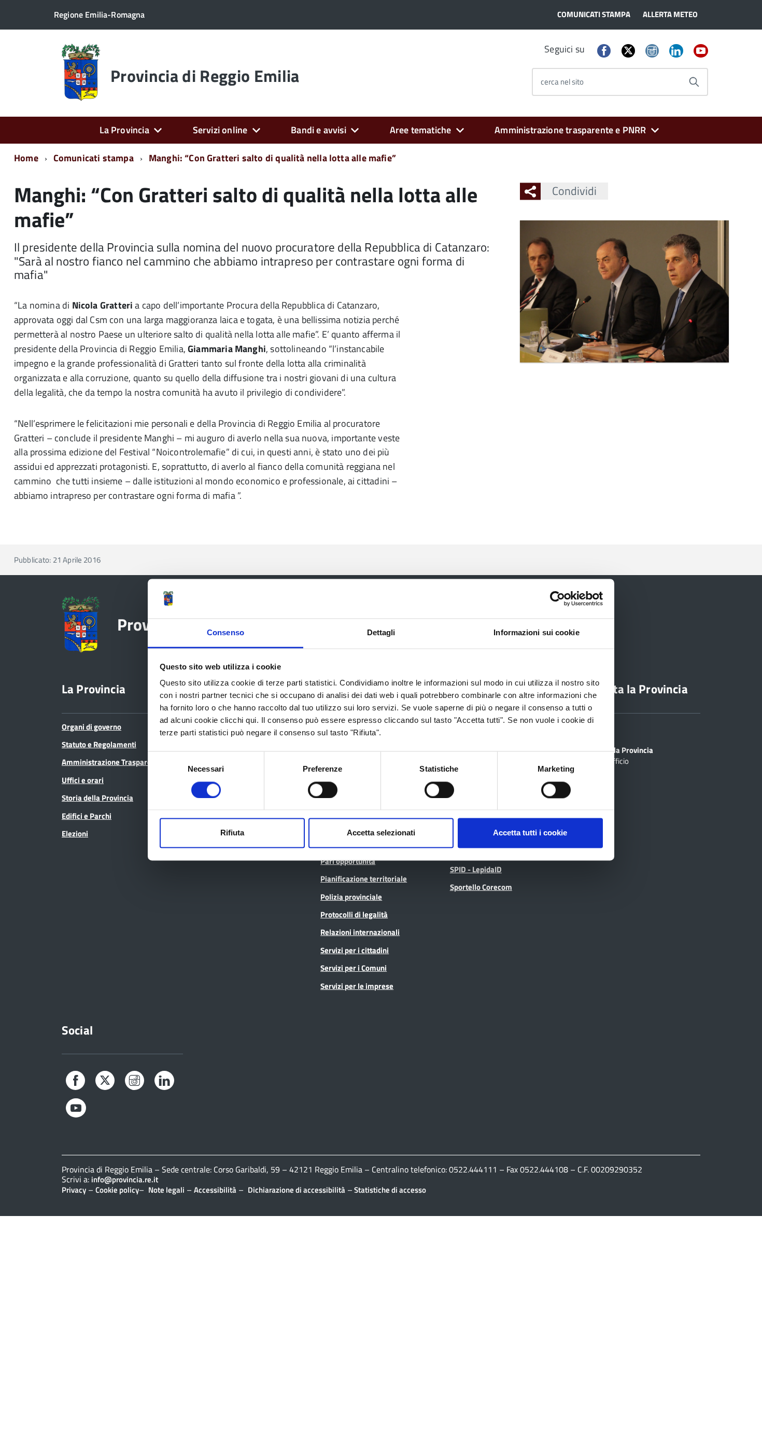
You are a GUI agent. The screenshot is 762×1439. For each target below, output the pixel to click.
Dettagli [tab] (381, 632)
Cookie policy (117, 1190)
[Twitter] (628, 51)
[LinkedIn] (676, 52)
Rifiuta (232, 833)
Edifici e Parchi (86, 816)
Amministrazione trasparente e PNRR (570, 130)
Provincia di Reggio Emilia (204, 75)
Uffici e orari (83, 780)
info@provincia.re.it (124, 1179)
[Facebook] (604, 52)
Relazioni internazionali (360, 932)
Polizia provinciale (351, 897)
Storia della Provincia (97, 798)
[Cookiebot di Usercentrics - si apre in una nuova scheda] (557, 598)
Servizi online (220, 130)
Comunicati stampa (93, 158)
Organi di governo (91, 727)
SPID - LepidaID (476, 869)
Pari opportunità (347, 861)
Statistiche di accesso (389, 1190)
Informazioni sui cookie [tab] (536, 632)
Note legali (166, 1190)
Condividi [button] (574, 191)
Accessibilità (215, 1190)
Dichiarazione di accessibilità (296, 1190)
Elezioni (75, 834)
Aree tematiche (420, 130)
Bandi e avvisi (318, 130)
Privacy (74, 1190)
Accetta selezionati (381, 833)
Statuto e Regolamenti (99, 744)
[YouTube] (701, 52)
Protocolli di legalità (354, 914)
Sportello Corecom (481, 887)
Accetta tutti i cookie (530, 833)
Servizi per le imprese (356, 986)
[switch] (322, 789)
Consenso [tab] (225, 632)
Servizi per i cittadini (354, 950)
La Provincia (124, 130)
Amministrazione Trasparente (112, 762)
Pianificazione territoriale (363, 879)
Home (26, 158)
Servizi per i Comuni (353, 968)
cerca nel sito (562, 81)
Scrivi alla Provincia (620, 749)
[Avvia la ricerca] (694, 82)
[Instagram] (652, 52)
